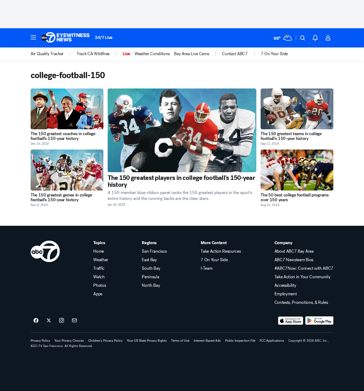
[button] (33, 37)
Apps (97, 294)
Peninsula (150, 277)
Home (98, 251)
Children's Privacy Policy (105, 340)
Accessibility (285, 285)
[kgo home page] (45, 251)
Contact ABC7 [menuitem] (235, 53)
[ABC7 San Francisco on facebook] (36, 320)
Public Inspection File (240, 340)
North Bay (151, 285)
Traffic (98, 268)
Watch (98, 277)
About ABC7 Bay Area (294, 251)
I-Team (206, 268)
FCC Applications (272, 340)
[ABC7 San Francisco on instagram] (61, 320)
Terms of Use (180, 340)
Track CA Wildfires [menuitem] (93, 53)
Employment (285, 294)
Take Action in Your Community (302, 277)
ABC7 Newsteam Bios (293, 260)
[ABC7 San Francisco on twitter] (48, 320)
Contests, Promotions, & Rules (301, 302)
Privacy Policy (40, 340)
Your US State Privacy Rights (147, 340)
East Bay (149, 260)
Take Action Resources (221, 251)
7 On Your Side (214, 260)
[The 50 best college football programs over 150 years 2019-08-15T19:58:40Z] (297, 170)
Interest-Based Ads (207, 340)
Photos (99, 285)
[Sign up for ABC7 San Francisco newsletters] (74, 320)
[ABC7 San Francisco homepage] (65, 38)
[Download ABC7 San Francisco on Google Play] (319, 320)
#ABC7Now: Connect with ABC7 (303, 268)
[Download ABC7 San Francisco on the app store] (291, 320)
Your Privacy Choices (69, 340)
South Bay (151, 268)
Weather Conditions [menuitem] (152, 53)
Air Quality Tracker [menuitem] (47, 53)
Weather (100, 260)
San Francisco (154, 251)
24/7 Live (104, 37)
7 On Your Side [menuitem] (274, 53)
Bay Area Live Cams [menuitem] (191, 53)
